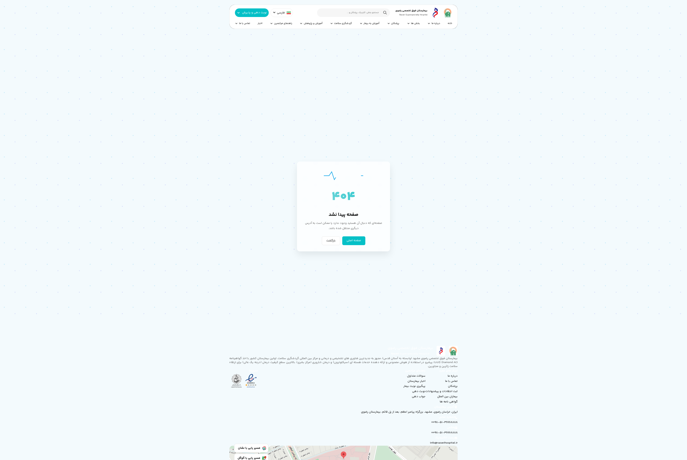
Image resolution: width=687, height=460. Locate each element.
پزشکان (395, 23)
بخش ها (415, 23)
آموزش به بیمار (371, 23)
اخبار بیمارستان (416, 381)
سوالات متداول (416, 376)
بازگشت (331, 240)
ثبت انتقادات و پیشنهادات (441, 391)
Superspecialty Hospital (410, 354)
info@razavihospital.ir (444, 443)
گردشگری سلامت (343, 23)
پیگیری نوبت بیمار (414, 386)
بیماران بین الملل (447, 396)
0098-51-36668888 (444, 422)
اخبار (260, 23)
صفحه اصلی (354, 240)
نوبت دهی (418, 391)
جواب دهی (418, 396)
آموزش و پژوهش (313, 23)
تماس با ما (244, 23)
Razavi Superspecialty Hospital (413, 15)
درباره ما (436, 23)
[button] (384, 12)
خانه (450, 23)
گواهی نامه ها (449, 402)
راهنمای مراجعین (283, 23)
